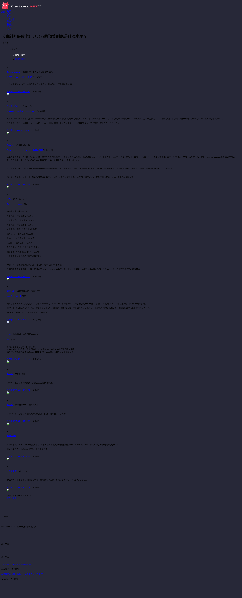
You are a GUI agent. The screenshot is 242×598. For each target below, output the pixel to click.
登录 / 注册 (11, 498)
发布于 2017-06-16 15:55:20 (18, 277)
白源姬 (20, 111)
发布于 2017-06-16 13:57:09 (18, 487)
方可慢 (10, 374)
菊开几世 (11, 291)
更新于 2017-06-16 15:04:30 (18, 320)
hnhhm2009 (20, 77)
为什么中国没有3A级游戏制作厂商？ (17, 564)
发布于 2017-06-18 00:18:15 (18, 130)
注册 (3, 12)
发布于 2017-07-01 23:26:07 (18, 359)
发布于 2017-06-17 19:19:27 (18, 184)
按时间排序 (20, 59)
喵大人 (10, 296)
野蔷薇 (10, 26)
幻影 (30, 77)
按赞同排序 (20, 55)
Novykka (10, 111)
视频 (9, 29)
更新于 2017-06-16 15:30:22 (18, 456)
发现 (9, 24)
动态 (9, 11)
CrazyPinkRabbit (13, 106)
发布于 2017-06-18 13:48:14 (18, 92)
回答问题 (11, 21)
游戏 (9, 16)
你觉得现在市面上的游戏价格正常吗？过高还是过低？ (24, 574)
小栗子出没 (12, 471)
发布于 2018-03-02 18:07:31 (18, 390)
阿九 (9, 199)
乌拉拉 (10, 204)
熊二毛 (19, 296)
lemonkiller (11, 436)
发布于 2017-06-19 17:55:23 (18, 421)
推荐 (9, 14)
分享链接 (11, 19)
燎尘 (9, 334)
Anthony (10, 145)
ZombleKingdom (13, 72)
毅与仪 (10, 77)
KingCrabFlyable (23, 150)
